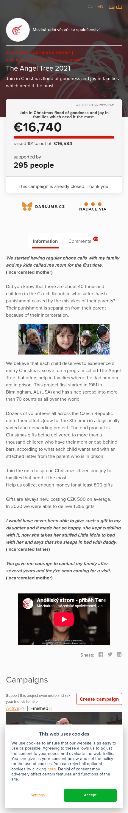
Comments (83, 240)
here (51, 769)
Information (45, 241)
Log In (115, 7)
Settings (38, 795)
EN (100, 7)
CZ (91, 7)
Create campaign (99, 699)
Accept (90, 795)
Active (12, 708)
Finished (39, 708)
